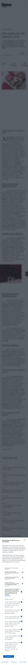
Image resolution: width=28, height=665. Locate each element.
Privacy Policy (22, 662)
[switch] (22, 572)
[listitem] (14, 568)
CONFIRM (8, 656)
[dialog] (14, 601)
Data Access (14, 662)
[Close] (24, 540)
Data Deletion (5, 662)
